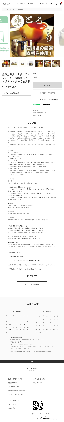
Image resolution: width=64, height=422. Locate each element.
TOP (4, 9)
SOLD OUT (47, 85)
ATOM (39, 383)
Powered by (36, 418)
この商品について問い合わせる (47, 100)
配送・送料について (15, 379)
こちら (44, 265)
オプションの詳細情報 (11, 93)
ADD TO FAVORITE (48, 93)
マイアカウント (13, 400)
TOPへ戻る (32, 361)
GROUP (30, 3)
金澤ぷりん (20, 9)
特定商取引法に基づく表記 (40, 112)
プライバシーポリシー (15, 394)
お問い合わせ (12, 408)
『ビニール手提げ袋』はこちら (16, 256)
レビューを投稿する (32, 284)
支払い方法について (15, 387)
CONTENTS (41, 3)
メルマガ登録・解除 (39, 379)
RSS (33, 383)
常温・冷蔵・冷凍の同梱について (23, 238)
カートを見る (12, 404)
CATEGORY (19, 3)
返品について (36, 110)
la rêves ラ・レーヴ (11, 9)
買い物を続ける (37, 115)
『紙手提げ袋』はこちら (14, 252)
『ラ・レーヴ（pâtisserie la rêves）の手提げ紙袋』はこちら (25, 261)
